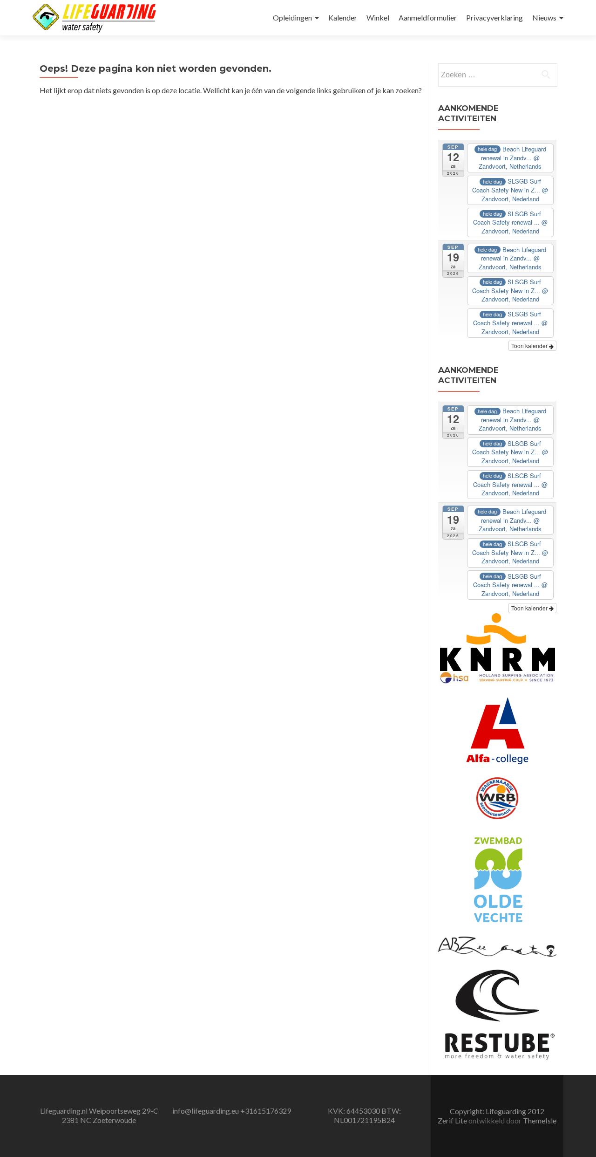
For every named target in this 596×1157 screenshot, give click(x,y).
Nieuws (544, 17)
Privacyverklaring (494, 17)
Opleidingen (292, 17)
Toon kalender (530, 345)
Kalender (342, 17)
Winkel (377, 17)
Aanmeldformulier (428, 17)
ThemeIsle (539, 1120)
